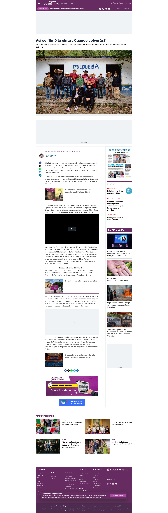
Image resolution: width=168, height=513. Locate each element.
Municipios (40, 485)
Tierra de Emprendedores (70, 483)
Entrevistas (68, 476)
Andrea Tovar (112, 215)
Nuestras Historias (70, 478)
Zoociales (68, 486)
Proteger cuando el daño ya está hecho (115, 218)
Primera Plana (79, 8)
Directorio (49, 506)
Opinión (111, 184)
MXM (62, 3)
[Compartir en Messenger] (40, 172)
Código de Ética (67, 506)
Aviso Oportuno (55, 8)
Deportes (40, 487)
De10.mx (95, 475)
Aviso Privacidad (92, 506)
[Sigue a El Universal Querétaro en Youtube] (109, 9)
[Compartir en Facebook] (40, 162)
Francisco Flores (113, 199)
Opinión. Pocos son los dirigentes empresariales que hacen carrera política (115, 206)
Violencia (76, 506)
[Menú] (39, 3)
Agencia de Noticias (67, 8)
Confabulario (97, 483)
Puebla (81, 477)
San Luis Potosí (83, 473)
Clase (94, 477)
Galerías (53, 476)
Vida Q (47, 151)
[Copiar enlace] (40, 175)
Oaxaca (81, 475)
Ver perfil (49, 156)
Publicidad (83, 506)
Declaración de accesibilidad (113, 506)
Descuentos (96, 490)
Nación (39, 477)
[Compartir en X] (40, 166)
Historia (101, 506)
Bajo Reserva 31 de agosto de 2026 (115, 192)
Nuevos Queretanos (71, 488)
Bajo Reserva (112, 188)
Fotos (71, 3)
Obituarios (96, 487)
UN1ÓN (95, 481)
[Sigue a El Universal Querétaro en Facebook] (100, 9)
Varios (81, 500)
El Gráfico (96, 473)
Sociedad (40, 473)
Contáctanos (57, 506)
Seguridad (40, 475)
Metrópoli (40, 483)
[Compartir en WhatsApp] (40, 169)
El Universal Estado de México (84, 482)
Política (39, 479)
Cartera (39, 481)
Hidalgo (81, 479)
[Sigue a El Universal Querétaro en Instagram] (106, 9)
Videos (66, 3)
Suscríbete (43, 8)
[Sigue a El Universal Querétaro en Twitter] (103, 9)
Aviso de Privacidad (95, 497)
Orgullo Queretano (70, 480)
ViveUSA (95, 479)
